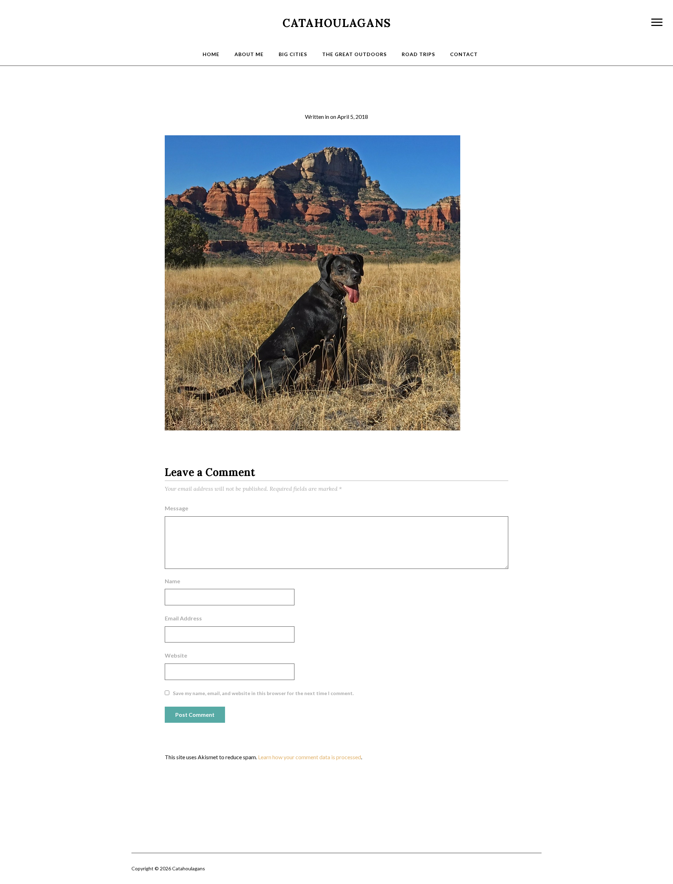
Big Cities (293, 54)
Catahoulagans (337, 23)
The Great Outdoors (354, 54)
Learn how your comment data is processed (309, 757)
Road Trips (418, 54)
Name (172, 581)
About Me (249, 54)
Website (176, 655)
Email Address (183, 618)
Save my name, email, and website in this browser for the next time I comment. (263, 693)
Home (211, 54)
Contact (464, 54)
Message (176, 508)
